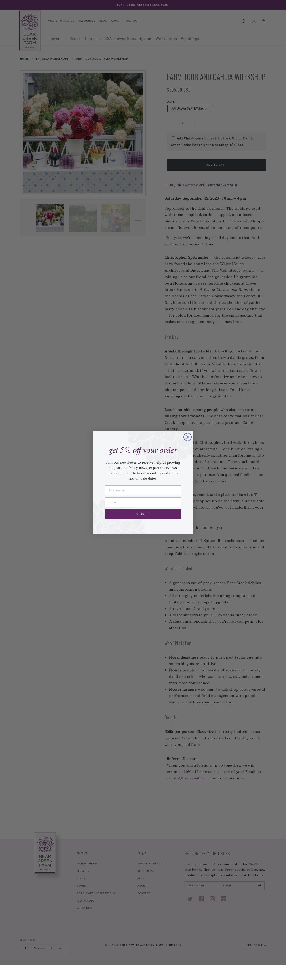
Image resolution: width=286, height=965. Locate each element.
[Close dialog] (187, 437)
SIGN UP (143, 514)
